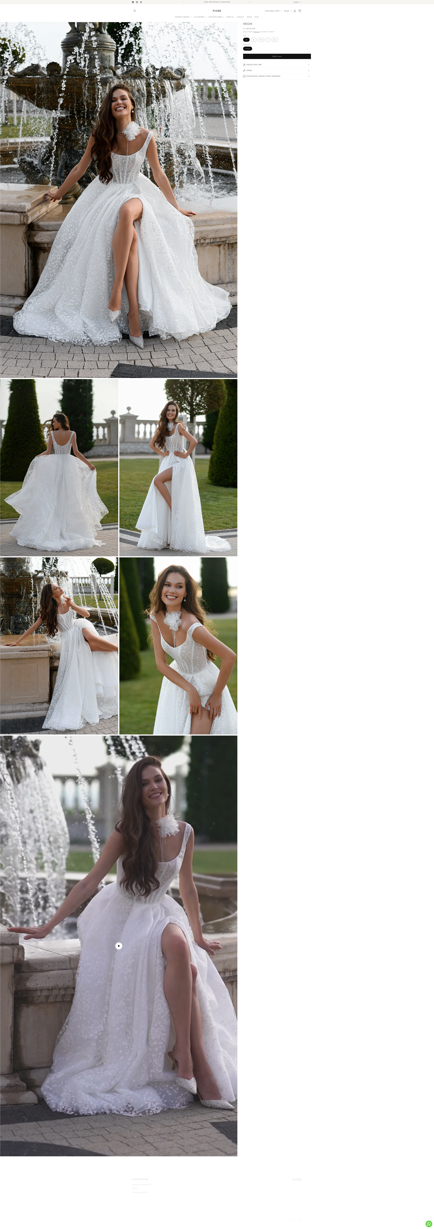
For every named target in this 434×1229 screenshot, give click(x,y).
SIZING (135, 1186)
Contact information (215, 1226)
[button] (134, 10)
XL (275, 40)
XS (246, 40)
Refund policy (170, 1226)
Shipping (256, 32)
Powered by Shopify (148, 1226)
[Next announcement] (250, 2)
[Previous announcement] (183, 2)
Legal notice (203, 1226)
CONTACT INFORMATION (141, 1182)
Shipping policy (181, 1226)
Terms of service (193, 1226)
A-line (247, 49)
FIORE (139, 1226)
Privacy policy (160, 1226)
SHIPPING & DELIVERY (140, 1190)
